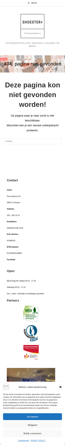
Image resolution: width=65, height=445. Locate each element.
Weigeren (32, 425)
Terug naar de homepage (32, 153)
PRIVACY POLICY (38, 441)
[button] (60, 386)
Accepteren (32, 416)
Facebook (11, 260)
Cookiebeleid (23, 441)
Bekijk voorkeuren (32, 433)
